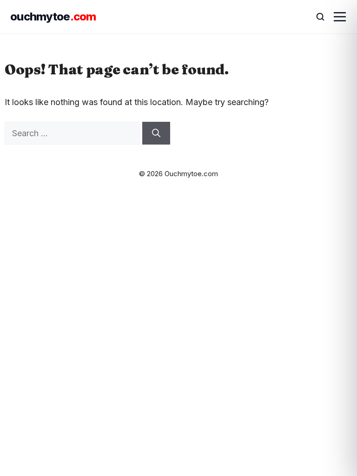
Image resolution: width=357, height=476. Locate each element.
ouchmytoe (53, 16)
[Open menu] (340, 16)
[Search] (156, 133)
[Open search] (316, 17)
